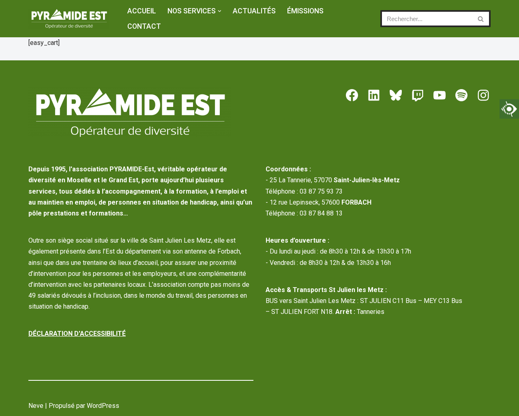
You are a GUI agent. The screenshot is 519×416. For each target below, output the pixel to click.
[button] (219, 11)
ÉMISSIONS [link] (305, 11)
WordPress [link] (103, 406)
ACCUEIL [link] (141, 11)
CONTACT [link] (144, 26)
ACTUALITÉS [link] (254, 11)
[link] (509, 109)
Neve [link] (35, 406)
